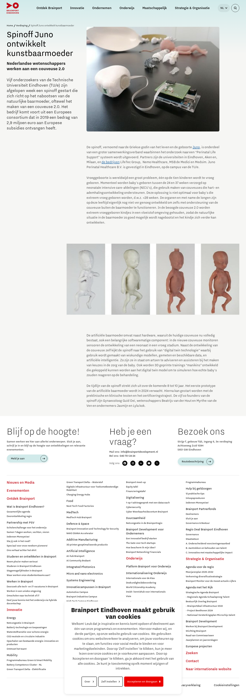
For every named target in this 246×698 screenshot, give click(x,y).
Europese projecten (199, 646)
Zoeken (192, 653)
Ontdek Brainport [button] (49, 8)
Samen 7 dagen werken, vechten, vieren (28, 532)
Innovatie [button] (77, 8)
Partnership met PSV (20, 522)
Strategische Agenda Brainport (202, 592)
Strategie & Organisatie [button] (192, 8)
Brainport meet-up (136, 482)
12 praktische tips (195, 493)
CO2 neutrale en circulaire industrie (26, 636)
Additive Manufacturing (82, 539)
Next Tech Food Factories (80, 506)
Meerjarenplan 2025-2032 (199, 572)
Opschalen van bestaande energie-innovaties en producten (33, 643)
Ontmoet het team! (17, 649)
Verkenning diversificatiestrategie (204, 576)
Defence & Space (77, 524)
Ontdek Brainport (21, 499)
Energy (11, 618)
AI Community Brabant (78, 560)
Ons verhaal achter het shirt (21, 550)
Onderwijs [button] (126, 8)
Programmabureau (196, 482)
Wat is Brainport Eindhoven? (25, 506)
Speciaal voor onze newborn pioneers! (27, 545)
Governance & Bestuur (198, 523)
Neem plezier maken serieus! (22, 561)
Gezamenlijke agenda (18, 511)
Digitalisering (135, 497)
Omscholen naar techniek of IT (23, 595)
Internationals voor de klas (140, 578)
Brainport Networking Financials (143, 552)
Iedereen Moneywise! (18, 536)
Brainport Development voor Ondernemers (145, 531)
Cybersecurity (133, 507)
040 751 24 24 (127, 455)
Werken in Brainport (20, 581)
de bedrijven (111, 162)
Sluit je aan (192, 518)
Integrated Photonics (80, 567)
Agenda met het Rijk (199, 587)
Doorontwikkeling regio (19, 516)
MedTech (72, 512)
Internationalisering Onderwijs (146, 573)
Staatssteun (192, 539)
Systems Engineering (80, 580)
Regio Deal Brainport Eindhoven (207, 529)
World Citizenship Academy (140, 587)
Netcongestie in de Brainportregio (144, 523)
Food (69, 501)
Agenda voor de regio (200, 567)
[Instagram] (133, 463)
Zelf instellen (109, 681)
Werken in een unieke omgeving (24, 591)
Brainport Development (201, 621)
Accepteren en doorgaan (142, 681)
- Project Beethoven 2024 (199, 610)
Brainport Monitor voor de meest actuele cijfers (211, 581)
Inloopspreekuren (195, 498)
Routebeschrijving (193, 461)
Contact (192, 661)
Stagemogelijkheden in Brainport (24, 570)
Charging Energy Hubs (78, 494)
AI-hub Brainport (75, 556)
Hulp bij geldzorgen (199, 488)
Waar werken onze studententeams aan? (28, 575)
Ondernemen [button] (101, 8)
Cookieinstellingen (226, 685)
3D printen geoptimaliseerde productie (87, 544)
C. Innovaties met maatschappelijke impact (209, 552)
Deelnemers (192, 514)
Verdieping (22, 25)
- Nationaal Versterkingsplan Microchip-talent (210, 615)
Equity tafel (132, 486)
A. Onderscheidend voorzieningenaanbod (208, 543)
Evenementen (18, 491)
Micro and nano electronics (84, 573)
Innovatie (14, 610)
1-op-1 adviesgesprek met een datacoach (148, 502)
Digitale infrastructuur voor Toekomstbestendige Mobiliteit (92, 488)
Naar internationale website (208, 669)
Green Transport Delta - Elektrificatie (26, 669)
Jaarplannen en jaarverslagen (202, 640)
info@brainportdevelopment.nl (139, 451)
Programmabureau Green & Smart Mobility (29, 660)
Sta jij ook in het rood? (18, 541)
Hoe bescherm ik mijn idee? (141, 547)
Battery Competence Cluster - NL (24, 665)
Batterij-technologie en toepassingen (27, 627)
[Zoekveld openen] (235, 8)
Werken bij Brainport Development (204, 626)
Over (88, 681)
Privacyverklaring (188, 685)
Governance (192, 534)
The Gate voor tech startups (140, 543)
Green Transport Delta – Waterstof (84, 482)
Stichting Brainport (196, 631)
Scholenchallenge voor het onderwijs (27, 527)
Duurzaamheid (135, 518)
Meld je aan (18, 458)
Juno (196, 147)
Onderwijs (134, 558)
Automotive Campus (77, 592)
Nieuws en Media (20, 483)
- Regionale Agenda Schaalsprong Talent (207, 597)
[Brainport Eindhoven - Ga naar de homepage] (13, 8)
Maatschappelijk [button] (154, 8)
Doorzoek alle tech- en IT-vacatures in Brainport (32, 586)
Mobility (12, 655)
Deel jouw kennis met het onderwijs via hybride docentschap (32, 602)
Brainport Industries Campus (81, 596)
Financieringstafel (136, 491)
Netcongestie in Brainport (20, 623)
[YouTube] (149, 463)
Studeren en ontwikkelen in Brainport (31, 556)
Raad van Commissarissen (200, 635)
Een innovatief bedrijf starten (141, 538)
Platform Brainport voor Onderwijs (148, 566)
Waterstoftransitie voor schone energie (28, 632)
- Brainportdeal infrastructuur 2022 (204, 606)
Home (10, 25)
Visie (128, 596)
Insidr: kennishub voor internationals (146, 591)
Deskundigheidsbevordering (141, 582)
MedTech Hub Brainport (79, 517)
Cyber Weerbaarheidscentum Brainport (147, 511)
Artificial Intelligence (80, 551)
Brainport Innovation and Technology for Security (92, 529)
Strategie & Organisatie (205, 559)
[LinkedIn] (141, 463)
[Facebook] (125, 463)
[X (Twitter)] (157, 463)
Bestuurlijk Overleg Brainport (201, 601)
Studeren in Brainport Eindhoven (24, 566)
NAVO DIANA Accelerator (79, 533)
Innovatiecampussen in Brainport (88, 587)
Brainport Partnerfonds (201, 509)
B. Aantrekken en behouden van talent (206, 548)
